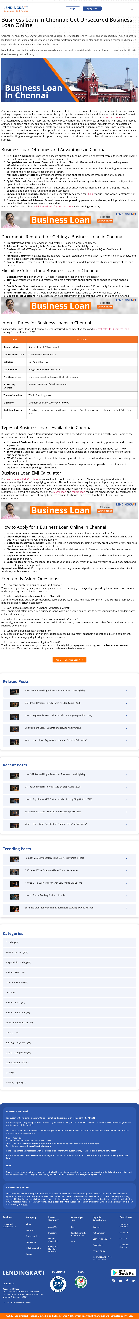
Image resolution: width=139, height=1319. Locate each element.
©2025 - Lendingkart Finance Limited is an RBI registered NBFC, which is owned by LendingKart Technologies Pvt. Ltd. (69, 1315)
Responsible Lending (16, 962)
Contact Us (31, 1242)
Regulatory (98, 1245)
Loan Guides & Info (15, 1062)
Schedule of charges (124, 1245)
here (25, 1204)
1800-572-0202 (59, 1174)
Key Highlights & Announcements (78, 1234)
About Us (30, 1224)
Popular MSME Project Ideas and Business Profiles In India (54, 857)
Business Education (16, 1012)
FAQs (73, 1241)
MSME (9, 1072)
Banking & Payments (16, 1042)
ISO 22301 (124, 1238)
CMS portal (111, 1150)
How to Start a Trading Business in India (45, 895)
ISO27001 (123, 1232)
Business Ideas (13, 1002)
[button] (132, 9)
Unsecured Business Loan (9, 1225)
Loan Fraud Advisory (102, 1239)
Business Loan (13, 972)
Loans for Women (15, 982)
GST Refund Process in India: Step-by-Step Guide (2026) (53, 702)
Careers (29, 1254)
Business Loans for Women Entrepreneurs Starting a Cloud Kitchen (59, 907)
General (96, 1227)
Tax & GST (11, 1032)
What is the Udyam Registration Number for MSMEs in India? (56, 740)
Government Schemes (17, 1022)
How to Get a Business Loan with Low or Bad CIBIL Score (53, 882)
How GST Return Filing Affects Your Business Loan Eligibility (55, 690)
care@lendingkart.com (91, 1174)
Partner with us (33, 1236)
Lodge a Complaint (53, 1239)
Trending (10, 942)
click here (64, 1201)
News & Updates (14, 952)
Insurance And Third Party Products (102, 1258)
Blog (73, 1227)
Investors (30, 1230)
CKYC (8, 992)
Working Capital (14, 1082)
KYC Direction (99, 1233)
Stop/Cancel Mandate (124, 1225)
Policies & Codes (33, 1248)
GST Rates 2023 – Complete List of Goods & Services (51, 870)
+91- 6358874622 (30, 1143)
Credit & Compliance (16, 1052)
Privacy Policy (99, 1251)
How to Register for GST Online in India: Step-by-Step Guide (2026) (58, 715)
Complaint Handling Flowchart (53, 1249)
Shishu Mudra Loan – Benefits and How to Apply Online (53, 727)
